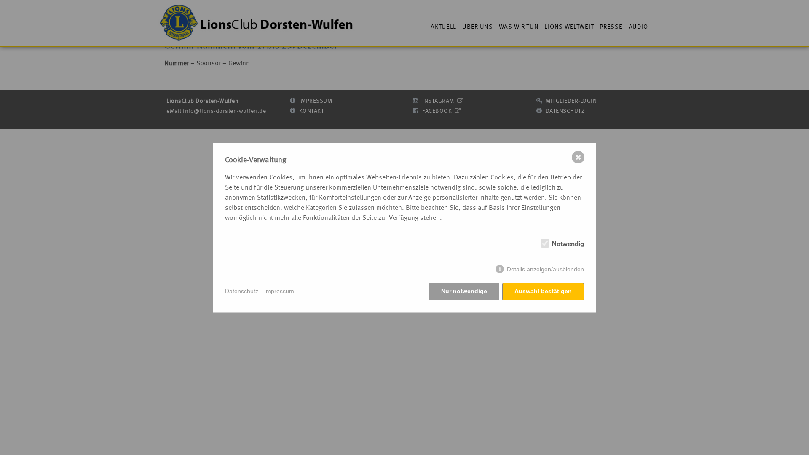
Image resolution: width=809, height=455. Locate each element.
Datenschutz (241, 291)
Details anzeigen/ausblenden (545, 269)
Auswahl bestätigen (543, 291)
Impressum (279, 291)
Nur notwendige (464, 291)
